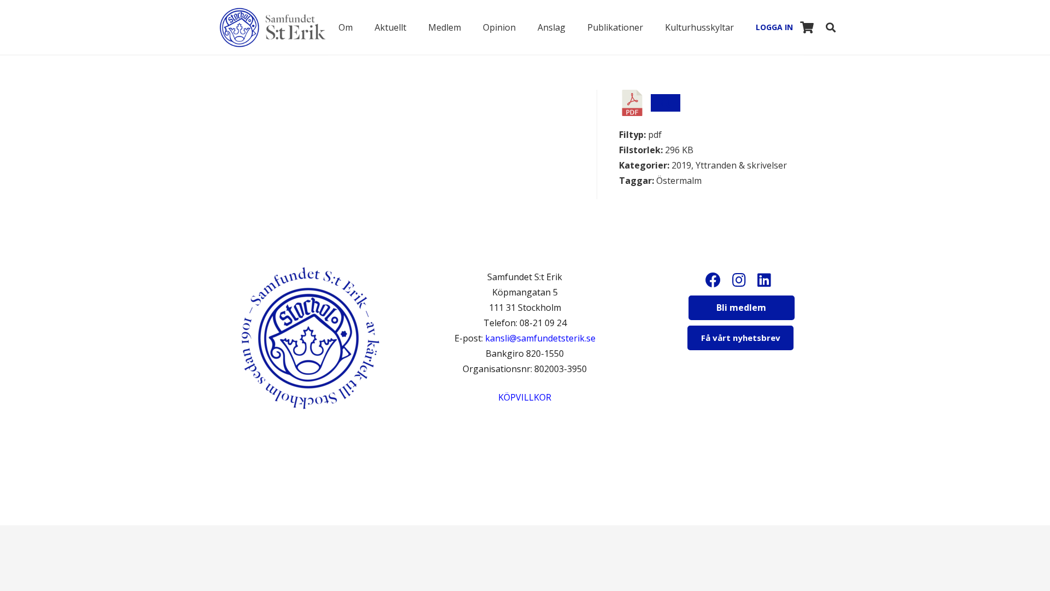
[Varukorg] (807, 27)
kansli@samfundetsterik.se (540, 338)
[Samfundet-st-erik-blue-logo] (272, 27)
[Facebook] (710, 280)
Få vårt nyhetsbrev (740, 337)
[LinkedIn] (764, 280)
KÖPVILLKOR (524, 397)
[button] (360, 27)
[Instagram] (737, 280)
